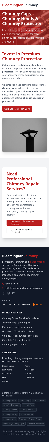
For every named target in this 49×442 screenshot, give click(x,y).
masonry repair (37, 261)
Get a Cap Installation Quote (17, 108)
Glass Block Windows (11, 405)
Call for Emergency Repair (23, 230)
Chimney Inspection (27, 410)
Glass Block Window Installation (18, 331)
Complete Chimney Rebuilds (16, 340)
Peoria (27, 366)
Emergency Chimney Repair (13, 424)
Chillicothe (29, 377)
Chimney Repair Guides (14, 344)
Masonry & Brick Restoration (17, 326)
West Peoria (30, 369)
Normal (5, 381)
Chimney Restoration (36, 424)
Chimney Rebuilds (10, 410)
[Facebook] (3, 293)
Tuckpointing (24, 400)
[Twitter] (13, 293)
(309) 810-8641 (12, 283)
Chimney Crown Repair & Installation (21, 318)
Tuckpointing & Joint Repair (16, 322)
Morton (28, 373)
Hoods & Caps (28, 405)
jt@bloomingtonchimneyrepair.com (23, 288)
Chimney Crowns (9, 400)
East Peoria (7, 369)
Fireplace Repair (27, 414)
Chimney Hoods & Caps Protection (20, 335)
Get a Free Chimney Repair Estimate (23, 222)
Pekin (4, 377)
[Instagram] (8, 293)
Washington (7, 373)
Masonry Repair (39, 400)
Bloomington (8, 366)
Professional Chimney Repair (30, 419)
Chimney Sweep (9, 419)
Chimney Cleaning (10, 414)
